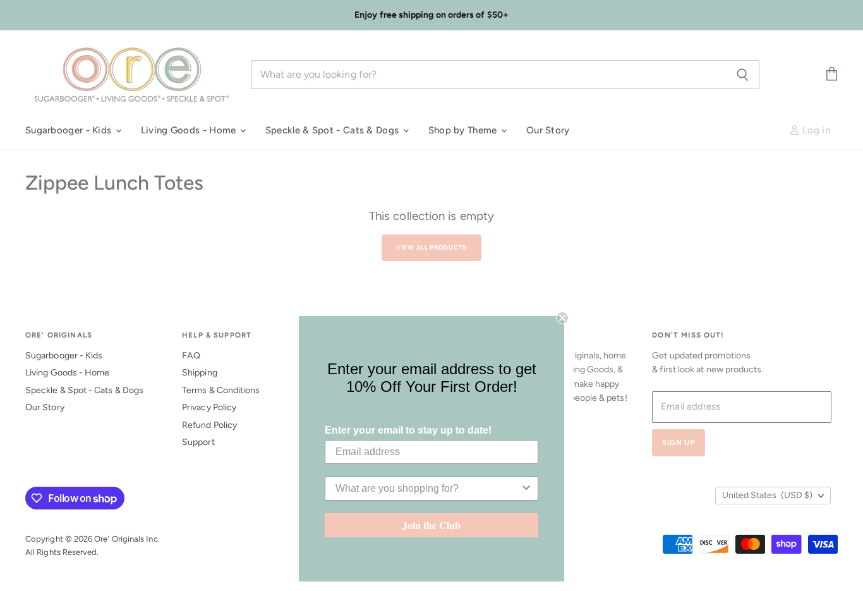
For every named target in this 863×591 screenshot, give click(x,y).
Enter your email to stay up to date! (408, 430)
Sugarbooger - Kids (69, 130)
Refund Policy (209, 425)
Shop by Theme (464, 130)
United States (767, 495)
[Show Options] (526, 488)
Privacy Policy (209, 407)
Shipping (199, 372)
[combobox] (427, 488)
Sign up (678, 442)
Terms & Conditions (221, 390)
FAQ (191, 355)
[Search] (742, 74)
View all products (431, 247)
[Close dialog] (562, 318)
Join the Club (431, 525)
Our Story (548, 130)
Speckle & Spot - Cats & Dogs (333, 130)
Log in (815, 130)
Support (198, 442)
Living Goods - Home (190, 130)
